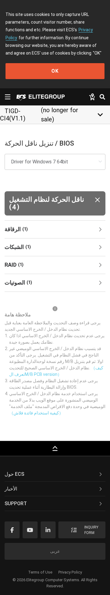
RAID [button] (14, 264)
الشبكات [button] (18, 247)
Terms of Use (40, 572)
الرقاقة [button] (16, 229)
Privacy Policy (70, 572)
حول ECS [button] (14, 474)
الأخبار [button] (11, 489)
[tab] (55, 229)
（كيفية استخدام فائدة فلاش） (36, 412)
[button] (55, 203)
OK (55, 71)
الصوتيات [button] (18, 282)
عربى (55, 551)
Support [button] (16, 503)
